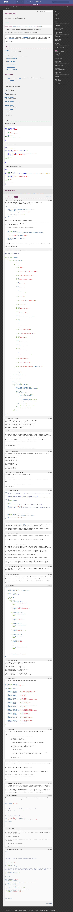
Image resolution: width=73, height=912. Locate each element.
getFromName (57, 37)
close (56, 21)
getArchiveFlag (58, 29)
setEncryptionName (58, 68)
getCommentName (58, 32)
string (23, 26)
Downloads (13, 1)
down (7, 200)
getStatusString (58, 40)
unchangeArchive (58, 80)
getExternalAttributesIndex (60, 33)
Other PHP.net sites (44, 910)
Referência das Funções (13, 6)
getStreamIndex (58, 43)
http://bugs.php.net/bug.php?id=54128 (20, 524)
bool (40, 26)
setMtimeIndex (58, 72)
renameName (57, 55)
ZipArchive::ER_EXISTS (9, 80)
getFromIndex (57, 36)
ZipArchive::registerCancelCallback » (61, 6)
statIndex (57, 76)
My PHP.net (31, 910)
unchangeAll (57, 79)
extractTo (57, 26)
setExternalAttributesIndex (60, 69)
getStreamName (58, 44)
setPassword (57, 75)
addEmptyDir (57, 13)
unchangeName (58, 83)
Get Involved (28, 1)
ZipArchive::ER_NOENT (9, 97)
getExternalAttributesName (60, 35)
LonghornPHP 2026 (36, 4)
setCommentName (58, 62)
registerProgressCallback (59, 53)
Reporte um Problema (41, 193)
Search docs (56, 1)
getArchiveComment (59, 28)
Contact (36, 910)
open (56, 50)
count (56, 22)
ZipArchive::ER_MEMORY (9, 93)
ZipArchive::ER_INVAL (9, 89)
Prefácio (6, 6)
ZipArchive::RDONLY (11, 64)
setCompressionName (59, 65)
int (31, 26)
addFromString (58, 15)
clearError (57, 19)
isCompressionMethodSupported (61, 46)
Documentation (20, 1)
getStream (57, 42)
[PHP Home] (6, 2)
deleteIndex (57, 24)
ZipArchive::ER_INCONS (9, 84)
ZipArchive (7, 8)
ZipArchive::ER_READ (9, 109)
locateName (57, 48)
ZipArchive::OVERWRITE (12, 58)
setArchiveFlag (58, 59)
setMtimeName (58, 73)
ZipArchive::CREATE (27, 37)
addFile (56, 14)
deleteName (57, 25)
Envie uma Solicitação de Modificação (28, 193)
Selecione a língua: (40, 11)
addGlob (56, 17)
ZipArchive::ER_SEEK (9, 113)
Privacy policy (52, 910)
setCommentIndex (58, 61)
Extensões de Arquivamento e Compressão (27, 6)
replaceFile (57, 57)
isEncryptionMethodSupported (60, 47)
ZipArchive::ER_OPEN (9, 105)
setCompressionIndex (59, 64)
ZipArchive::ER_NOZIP (9, 101)
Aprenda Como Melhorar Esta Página (12, 193)
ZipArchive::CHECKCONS (12, 69)
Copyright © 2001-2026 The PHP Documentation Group (16, 910)
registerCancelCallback (59, 51)
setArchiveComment (59, 58)
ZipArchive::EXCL (11, 66)
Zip (36, 6)
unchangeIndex (58, 82)
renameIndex (57, 54)
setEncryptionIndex (58, 66)
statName (57, 77)
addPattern (57, 18)
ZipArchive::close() (12, 38)
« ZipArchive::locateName (48, 6)
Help (33, 1)
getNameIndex (58, 39)
